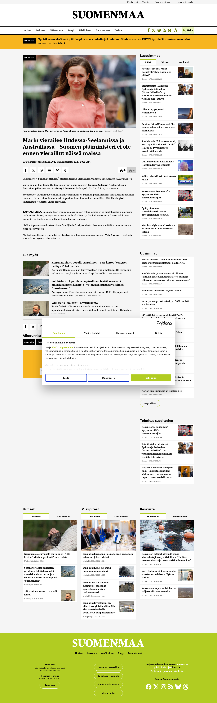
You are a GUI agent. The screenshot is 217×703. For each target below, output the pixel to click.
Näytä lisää (150, 403)
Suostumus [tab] (59, 333)
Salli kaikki (151, 378)
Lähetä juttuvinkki (108, 675)
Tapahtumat (103, 30)
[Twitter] (156, 688)
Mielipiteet (85, 30)
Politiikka (29, 40)
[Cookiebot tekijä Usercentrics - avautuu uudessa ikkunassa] (159, 323)
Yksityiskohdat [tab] (91, 333)
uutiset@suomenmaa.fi (50, 670)
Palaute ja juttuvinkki (164, 2)
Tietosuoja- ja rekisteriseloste (167, 671)
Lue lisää (58, 43)
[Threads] (176, 30)
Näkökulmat (57, 30)
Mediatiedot (132, 2)
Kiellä (66, 378)
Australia (29, 342)
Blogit (71, 30)
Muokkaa (106, 378)
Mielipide (87, 561)
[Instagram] (160, 30)
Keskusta (40, 30)
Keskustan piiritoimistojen (171, 666)
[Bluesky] (179, 688)
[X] (154, 30)
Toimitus (146, 2)
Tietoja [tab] (158, 333)
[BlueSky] (170, 30)
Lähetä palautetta (108, 684)
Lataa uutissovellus (185, 2)
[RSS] (165, 30)
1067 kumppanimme (63, 347)
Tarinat (119, 30)
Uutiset (27, 30)
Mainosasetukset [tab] (125, 333)
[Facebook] (149, 30)
